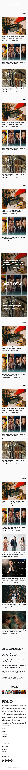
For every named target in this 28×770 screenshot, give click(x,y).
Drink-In (4, 751)
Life (3, 754)
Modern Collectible (6, 746)
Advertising (4, 736)
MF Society (4, 749)
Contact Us (4, 734)
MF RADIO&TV (5, 756)
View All (24, 13)
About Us (4, 731)
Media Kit (4, 739)
